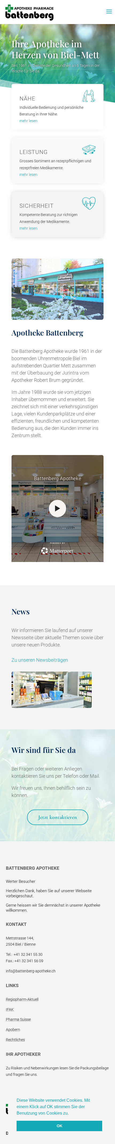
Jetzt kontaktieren (57, 817)
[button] (70, 1113)
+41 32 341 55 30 (28, 954)
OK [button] (59, 1126)
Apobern (13, 1029)
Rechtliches (15, 1040)
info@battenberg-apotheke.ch (31, 971)
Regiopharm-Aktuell (22, 999)
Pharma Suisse (18, 1019)
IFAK (10, 1009)
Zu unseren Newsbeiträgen (39, 660)
